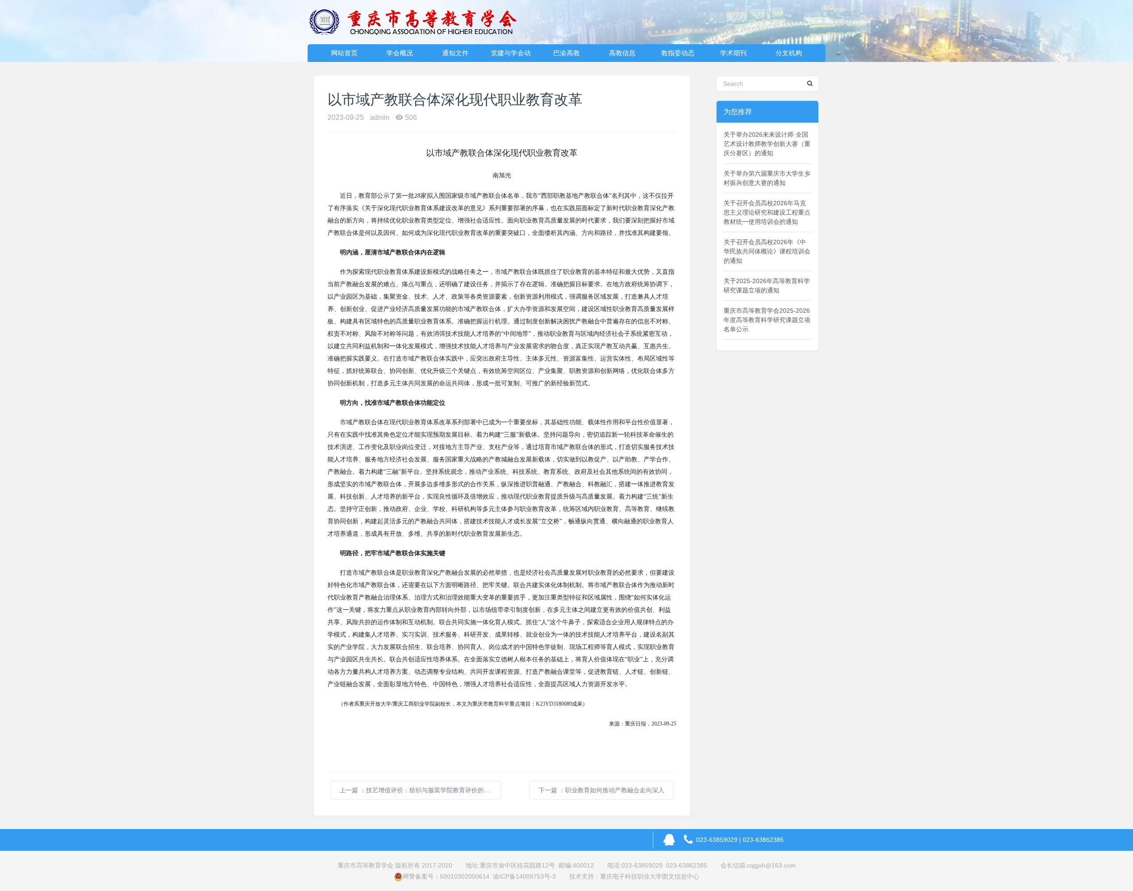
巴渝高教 (566, 53)
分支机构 (788, 53)
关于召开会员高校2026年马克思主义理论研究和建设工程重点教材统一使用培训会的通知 (767, 212)
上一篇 (420, 790)
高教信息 (622, 53)
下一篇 (601, 790)
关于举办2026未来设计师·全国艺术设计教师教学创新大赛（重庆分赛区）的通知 (767, 144)
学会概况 (399, 53)
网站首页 (344, 53)
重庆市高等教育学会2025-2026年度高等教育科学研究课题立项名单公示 (767, 320)
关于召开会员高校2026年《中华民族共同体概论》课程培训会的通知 (767, 251)
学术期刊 (733, 53)
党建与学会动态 (511, 55)
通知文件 (455, 53)
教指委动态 (677, 53)
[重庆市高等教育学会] (418, 22)
